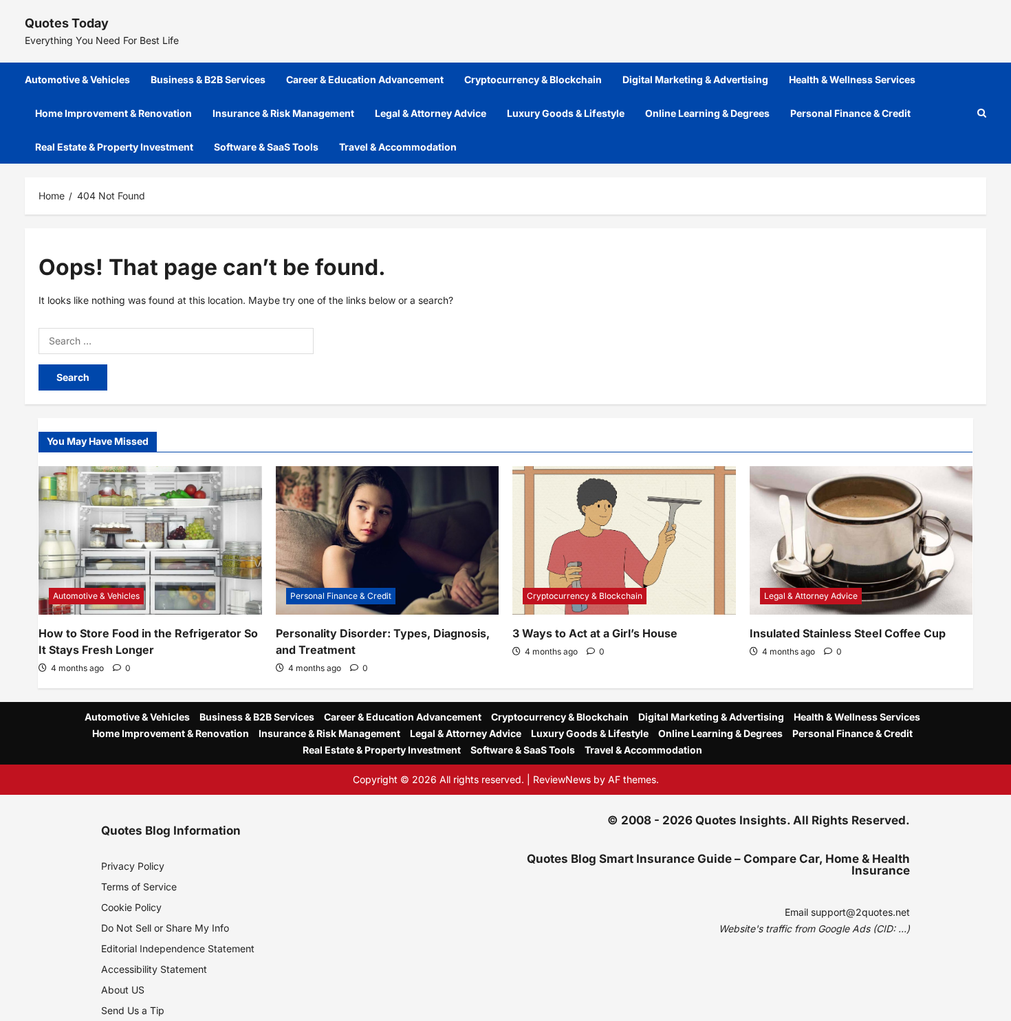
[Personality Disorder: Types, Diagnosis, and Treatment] (387, 540)
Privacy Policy (132, 866)
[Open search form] (981, 113)
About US (122, 990)
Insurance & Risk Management (283, 113)
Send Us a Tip (132, 1010)
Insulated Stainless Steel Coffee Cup (848, 633)
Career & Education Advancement (365, 79)
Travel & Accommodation (398, 147)
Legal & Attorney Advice (430, 113)
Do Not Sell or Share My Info (165, 928)
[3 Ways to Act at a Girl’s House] (624, 540)
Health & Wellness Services (852, 79)
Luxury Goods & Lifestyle (565, 113)
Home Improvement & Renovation (113, 113)
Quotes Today (67, 23)
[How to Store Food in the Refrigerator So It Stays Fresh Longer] (150, 540)
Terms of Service (139, 886)
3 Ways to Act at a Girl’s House (594, 633)
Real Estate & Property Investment (114, 147)
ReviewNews (562, 779)
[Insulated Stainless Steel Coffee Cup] (861, 540)
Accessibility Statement (154, 969)
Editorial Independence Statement (177, 948)
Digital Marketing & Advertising (695, 79)
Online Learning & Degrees (707, 113)
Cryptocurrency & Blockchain (533, 79)
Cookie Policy (131, 907)
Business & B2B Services (208, 79)
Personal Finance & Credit (850, 113)
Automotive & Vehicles (77, 79)
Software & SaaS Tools (266, 147)
